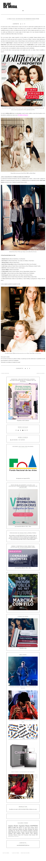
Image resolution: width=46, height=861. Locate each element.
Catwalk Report (29, 832)
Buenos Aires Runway (32, 833)
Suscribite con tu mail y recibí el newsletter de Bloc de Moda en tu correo (23, 809)
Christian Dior (12, 833)
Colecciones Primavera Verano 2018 (15, 834)
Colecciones (15, 829)
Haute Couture (21, 832)
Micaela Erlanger (21, 41)
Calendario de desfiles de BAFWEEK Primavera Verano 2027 (23, 739)
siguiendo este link (16, 284)
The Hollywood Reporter (12, 178)
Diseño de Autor (23, 827)
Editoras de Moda (23, 829)
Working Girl (31, 829)
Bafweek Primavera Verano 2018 (13, 836)
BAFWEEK (34, 826)
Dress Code (12, 827)
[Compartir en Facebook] (27, 368)
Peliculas (35, 832)
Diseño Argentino (19, 826)
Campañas (25, 830)
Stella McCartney (12, 832)
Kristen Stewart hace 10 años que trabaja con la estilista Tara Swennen (23, 251)
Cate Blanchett (22, 258)
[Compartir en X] (20, 23)
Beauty (27, 826)
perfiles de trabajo (16, 358)
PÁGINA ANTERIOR (5, 373)
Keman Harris (13, 173)
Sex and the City (18, 830)
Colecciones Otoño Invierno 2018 (31, 834)
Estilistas (19, 833)
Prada (23, 833)
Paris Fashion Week (33, 827)
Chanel (10, 829)
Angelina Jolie (30, 44)
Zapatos (10, 826)
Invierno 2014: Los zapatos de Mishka (35, 778)
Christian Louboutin (33, 830)
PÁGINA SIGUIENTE (41, 373)
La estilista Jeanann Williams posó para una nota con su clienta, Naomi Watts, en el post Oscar (23, 353)
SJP (17, 827)
